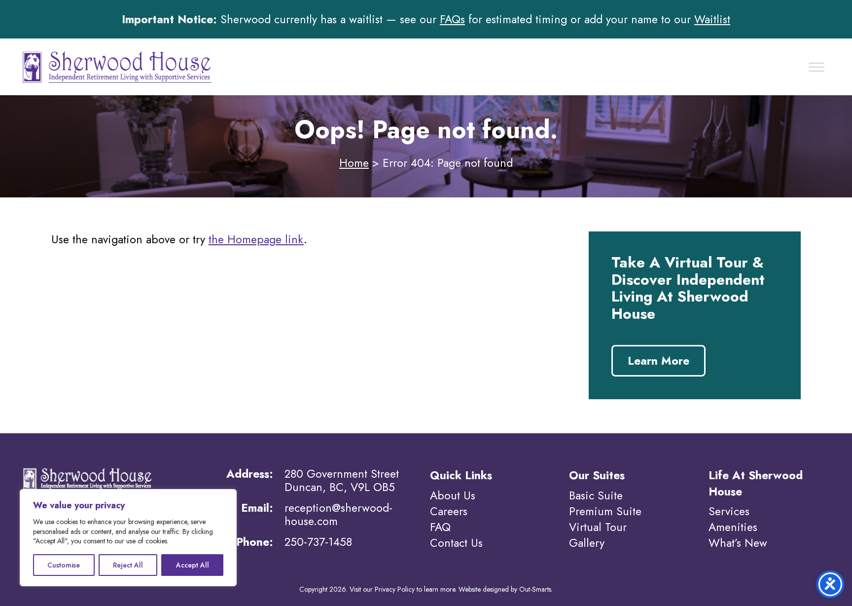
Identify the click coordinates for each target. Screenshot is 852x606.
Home (354, 162)
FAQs (452, 19)
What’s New (738, 542)
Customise (63, 565)
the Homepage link (256, 239)
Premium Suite (605, 511)
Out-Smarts (535, 589)
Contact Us (456, 542)
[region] (128, 537)
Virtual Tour (598, 527)
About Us (452, 495)
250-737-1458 (318, 541)
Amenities (733, 527)
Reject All (128, 565)
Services (729, 511)
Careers (448, 511)
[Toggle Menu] (816, 67)
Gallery (586, 542)
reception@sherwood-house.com (338, 514)
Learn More (658, 360)
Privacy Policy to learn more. (416, 589)
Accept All (192, 565)
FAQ (440, 527)
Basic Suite (596, 495)
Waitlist (712, 19)
